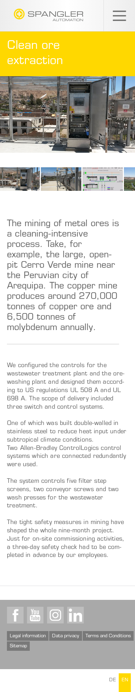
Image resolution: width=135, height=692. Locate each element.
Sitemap (18, 646)
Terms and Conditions (108, 636)
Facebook (15, 615)
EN (125, 680)
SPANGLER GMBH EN (48, 15)
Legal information (28, 636)
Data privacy (65, 636)
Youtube (35, 615)
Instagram (55, 615)
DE (112, 680)
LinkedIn (75, 615)
